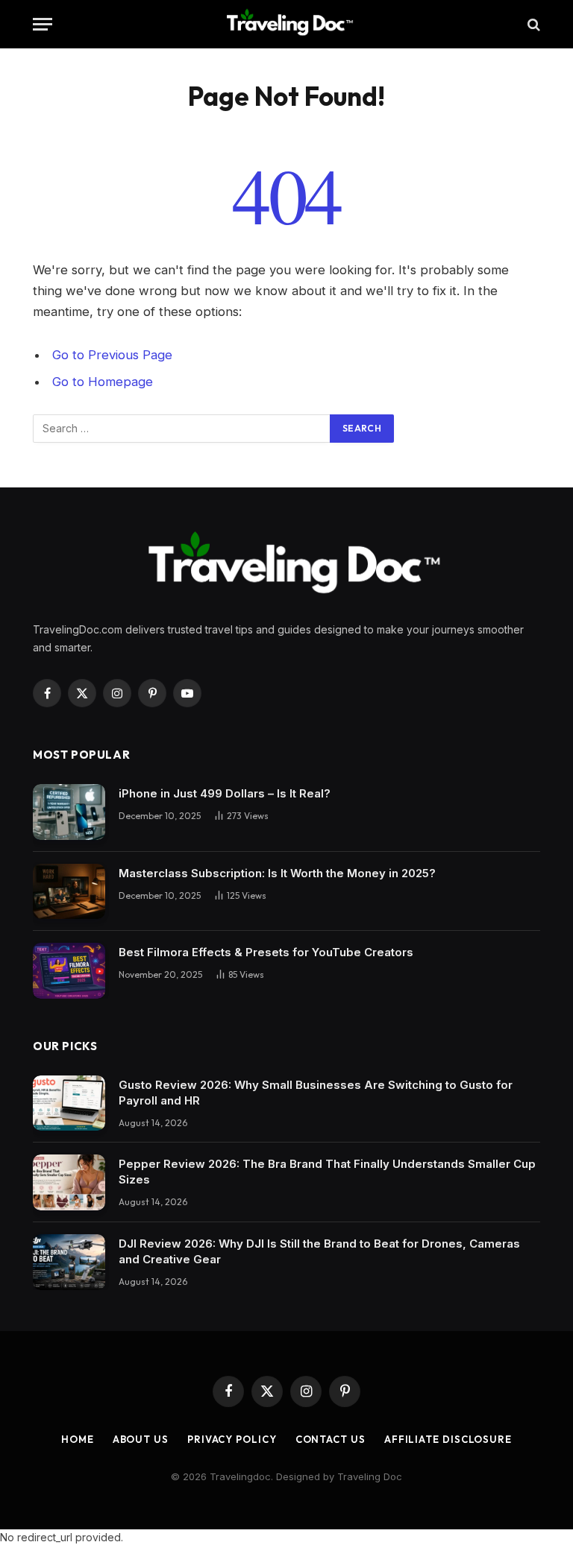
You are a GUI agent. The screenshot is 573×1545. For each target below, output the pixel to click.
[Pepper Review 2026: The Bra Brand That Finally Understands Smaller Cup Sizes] (69, 1182)
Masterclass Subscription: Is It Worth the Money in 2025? (277, 873)
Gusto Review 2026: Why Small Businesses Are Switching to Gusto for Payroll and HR (316, 1093)
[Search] (532, 24)
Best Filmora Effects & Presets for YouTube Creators (266, 952)
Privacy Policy (232, 1439)
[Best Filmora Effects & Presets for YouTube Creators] (69, 971)
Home (77, 1439)
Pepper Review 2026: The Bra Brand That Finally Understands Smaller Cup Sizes (327, 1172)
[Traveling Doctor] (286, 24)
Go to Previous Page (112, 354)
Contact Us (330, 1439)
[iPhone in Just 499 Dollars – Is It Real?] (69, 812)
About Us (141, 1439)
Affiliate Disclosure (448, 1439)
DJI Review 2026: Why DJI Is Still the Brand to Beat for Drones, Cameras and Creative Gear (319, 1251)
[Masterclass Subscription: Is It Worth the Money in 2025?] (69, 892)
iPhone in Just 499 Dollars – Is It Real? (225, 793)
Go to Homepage (102, 381)
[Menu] (42, 24)
